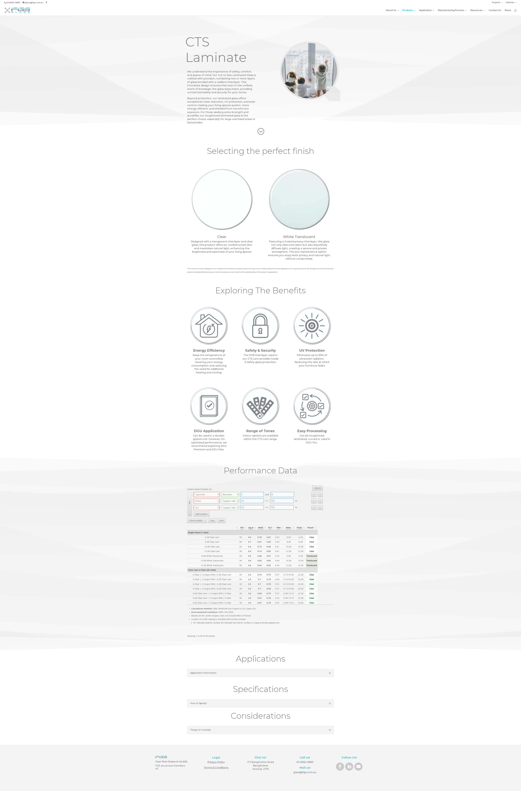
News (508, 10)
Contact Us (495, 10)
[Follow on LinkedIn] (349, 767)
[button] (242, 527)
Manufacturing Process (451, 10)
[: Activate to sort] (213, 527)
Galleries (510, 2)
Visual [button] (310, 527)
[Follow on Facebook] (340, 767)
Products (407, 10)
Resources (476, 10)
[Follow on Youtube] (358, 767)
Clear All (317, 488)
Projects (496, 2)
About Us (391, 10)
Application (425, 10)
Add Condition (201, 514)
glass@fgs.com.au (304, 772)
